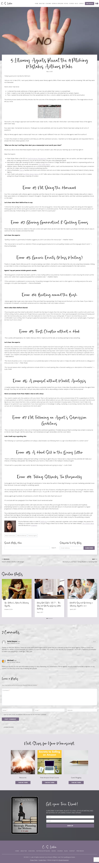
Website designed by (58, 860)
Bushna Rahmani (21, 535)
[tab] (48, 618)
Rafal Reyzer (12, 641)
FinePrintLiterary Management (37, 158)
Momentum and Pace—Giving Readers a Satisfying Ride (80, 560)
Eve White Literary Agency (31, 174)
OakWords (43, 521)
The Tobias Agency (44, 164)
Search (54, 548)
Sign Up (70, 826)
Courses (71, 3)
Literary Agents (33, 535)
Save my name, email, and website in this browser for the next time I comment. (25, 714)
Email (37, 710)
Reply (94, 641)
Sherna (21, 170)
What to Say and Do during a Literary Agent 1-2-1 (81, 604)
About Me (42, 3)
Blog (76, 3)
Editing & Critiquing (57, 3)
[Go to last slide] (4, 598)
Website (69, 710)
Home (36, 3)
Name (5, 710)
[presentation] (17, 589)
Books (66, 3)
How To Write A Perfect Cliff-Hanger (13, 560)
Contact (81, 3)
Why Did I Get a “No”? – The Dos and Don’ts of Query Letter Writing (49, 605)
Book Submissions (10, 535)
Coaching (48, 3)
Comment (6, 690)
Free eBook (89, 3)
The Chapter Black (88, 523)
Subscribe (89, 548)
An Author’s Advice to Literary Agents (16, 604)
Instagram (34, 525)
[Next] (94, 598)
